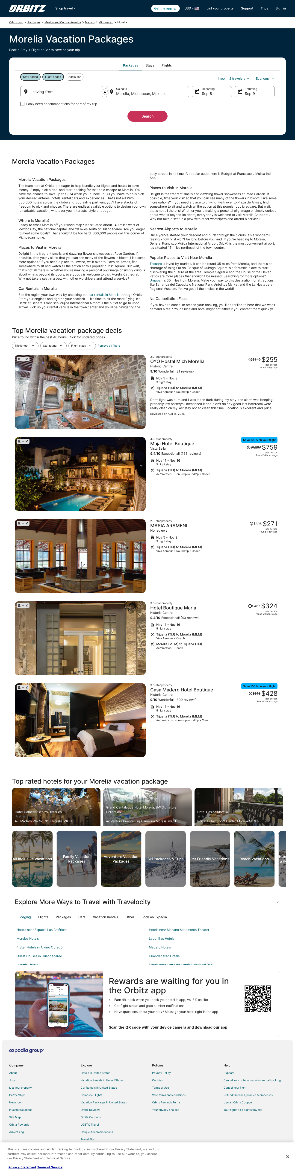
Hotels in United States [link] (95, 1073)
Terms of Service (49, 1167)
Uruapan (156, 280)
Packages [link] (33, 22)
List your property (220, 8)
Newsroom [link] (16, 1102)
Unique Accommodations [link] (97, 1132)
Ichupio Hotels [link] (27, 965)
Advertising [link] (16, 1132)
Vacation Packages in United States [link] (104, 1102)
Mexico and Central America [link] (62, 22)
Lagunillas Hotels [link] (161, 938)
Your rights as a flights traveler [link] (243, 1109)
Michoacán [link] (106, 22)
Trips (264, 8)
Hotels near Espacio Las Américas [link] (42, 930)
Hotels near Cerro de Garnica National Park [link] (181, 965)
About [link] (13, 1073)
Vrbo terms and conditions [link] (169, 1095)
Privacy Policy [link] (161, 1073)
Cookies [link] (157, 1080)
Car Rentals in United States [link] (99, 1087)
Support (247, 8)
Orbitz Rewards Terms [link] (166, 1102)
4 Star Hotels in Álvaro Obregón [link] (40, 947)
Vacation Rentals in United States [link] (102, 1080)
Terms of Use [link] (160, 1087)
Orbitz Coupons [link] (91, 1117)
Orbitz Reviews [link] (90, 1109)
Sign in (281, 8)
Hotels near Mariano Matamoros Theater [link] (179, 930)
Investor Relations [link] (20, 1109)
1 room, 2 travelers (231, 78)
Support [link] (229, 1073)
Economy (263, 78)
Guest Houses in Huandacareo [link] (39, 956)
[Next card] (285, 859)
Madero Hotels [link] (160, 947)
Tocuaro (156, 264)
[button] (147, 901)
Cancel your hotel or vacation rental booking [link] (252, 1080)
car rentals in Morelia (104, 295)
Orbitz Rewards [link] (19, 1124)
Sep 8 (207, 93)
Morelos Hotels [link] (28, 938)
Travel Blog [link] (88, 1139)
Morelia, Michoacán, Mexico (140, 93)
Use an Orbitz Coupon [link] (238, 1102)
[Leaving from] (61, 91)
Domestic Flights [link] (91, 1095)
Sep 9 (250, 93)
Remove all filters (109, 345)
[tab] (130, 65)
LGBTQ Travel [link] (90, 1124)
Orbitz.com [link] (16, 22)
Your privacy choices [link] (165, 1109)
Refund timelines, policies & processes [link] (248, 1095)
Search (148, 116)
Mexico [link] (89, 22)
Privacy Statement (22, 1167)
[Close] (288, 1157)
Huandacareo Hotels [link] (164, 956)
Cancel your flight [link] (235, 1087)
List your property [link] (20, 1087)
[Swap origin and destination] (106, 91)
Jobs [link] (12, 1080)
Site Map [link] (15, 1117)
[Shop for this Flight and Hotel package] (214, 392)
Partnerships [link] (17, 1095)
